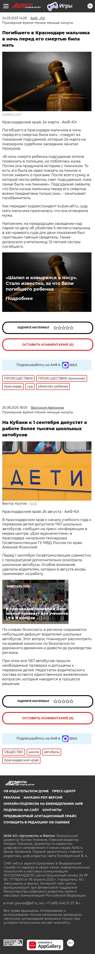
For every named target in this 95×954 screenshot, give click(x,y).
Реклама (12, 797)
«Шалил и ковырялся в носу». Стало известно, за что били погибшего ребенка (41, 283)
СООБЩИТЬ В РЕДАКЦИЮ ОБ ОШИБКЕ (37, 822)
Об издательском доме (26, 791)
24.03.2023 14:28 (14, 18)
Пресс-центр (64, 791)
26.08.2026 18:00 (14, 408)
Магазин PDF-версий (43, 797)
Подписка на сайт (21, 810)
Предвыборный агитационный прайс (40, 816)
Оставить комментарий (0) (48, 345)
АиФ (33, 504)
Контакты (51, 810)
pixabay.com (12, 114)
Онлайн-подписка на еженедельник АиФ (43, 804)
